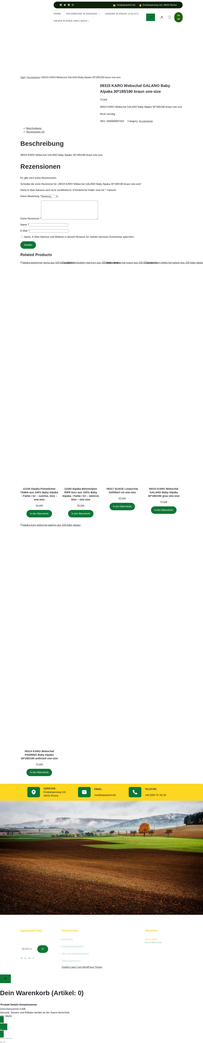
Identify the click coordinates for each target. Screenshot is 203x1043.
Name (24, 224)
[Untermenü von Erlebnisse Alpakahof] (99, 13)
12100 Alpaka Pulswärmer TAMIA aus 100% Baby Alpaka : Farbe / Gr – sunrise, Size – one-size (39, 494)
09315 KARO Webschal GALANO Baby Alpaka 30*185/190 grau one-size (164, 492)
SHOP (178, 17)
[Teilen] (7, 1038)
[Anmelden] (162, 17)
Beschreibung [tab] (33, 128)
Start (22, 77)
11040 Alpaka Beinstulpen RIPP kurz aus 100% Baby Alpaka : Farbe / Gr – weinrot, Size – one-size (80, 494)
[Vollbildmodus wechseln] (4, 1038)
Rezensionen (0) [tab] (35, 131)
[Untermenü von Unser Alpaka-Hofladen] (88, 20)
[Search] (42, 949)
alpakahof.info (31, 930)
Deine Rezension (30, 218)
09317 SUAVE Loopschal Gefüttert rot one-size (122, 490)
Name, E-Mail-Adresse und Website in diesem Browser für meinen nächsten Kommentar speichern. (79, 236)
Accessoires (33, 77)
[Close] (5, 978)
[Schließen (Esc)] (10, 1038)
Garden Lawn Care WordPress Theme (82, 967)
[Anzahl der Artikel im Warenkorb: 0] (169, 17)
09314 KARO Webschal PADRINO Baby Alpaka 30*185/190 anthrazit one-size (39, 755)
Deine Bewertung (30, 196)
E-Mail (24, 230)
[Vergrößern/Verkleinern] (1, 1038)
